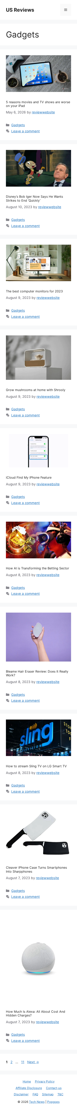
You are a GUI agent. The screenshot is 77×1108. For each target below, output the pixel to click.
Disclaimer (21, 1094)
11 (23, 1062)
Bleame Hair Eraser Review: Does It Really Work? (37, 673)
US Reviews (20, 10)
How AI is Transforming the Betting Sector (37, 568)
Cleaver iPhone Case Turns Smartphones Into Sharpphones (36, 869)
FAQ (35, 1094)
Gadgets (18, 125)
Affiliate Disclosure (29, 1088)
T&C (60, 1094)
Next (33, 1062)
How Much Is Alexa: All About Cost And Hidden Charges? (35, 1013)
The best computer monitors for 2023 (34, 291)
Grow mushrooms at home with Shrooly (35, 390)
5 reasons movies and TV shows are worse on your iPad (38, 104)
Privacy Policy (44, 1081)
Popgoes (53, 1102)
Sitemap (48, 1094)
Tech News (37, 1102)
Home (27, 1081)
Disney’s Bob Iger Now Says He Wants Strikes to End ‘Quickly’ (34, 198)
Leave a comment (25, 131)
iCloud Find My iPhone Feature (29, 477)
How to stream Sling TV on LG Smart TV (36, 766)
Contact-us (54, 1088)
